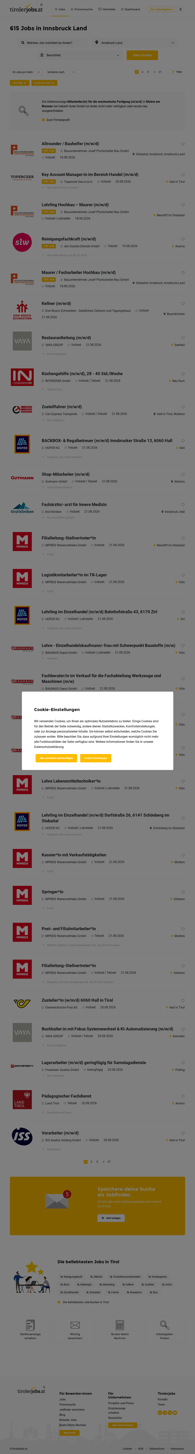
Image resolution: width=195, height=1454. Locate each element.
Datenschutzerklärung (49, 747)
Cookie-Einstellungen (95, 758)
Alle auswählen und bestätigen (56, 758)
